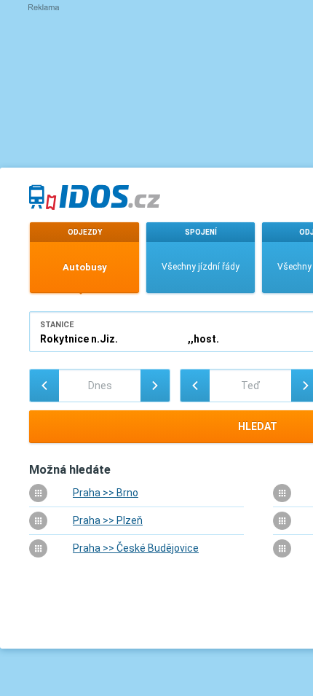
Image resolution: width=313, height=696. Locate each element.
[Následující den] (155, 385)
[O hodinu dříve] (195, 385)
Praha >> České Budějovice (136, 548)
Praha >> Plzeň (108, 520)
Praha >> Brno (105, 492)
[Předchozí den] (44, 385)
